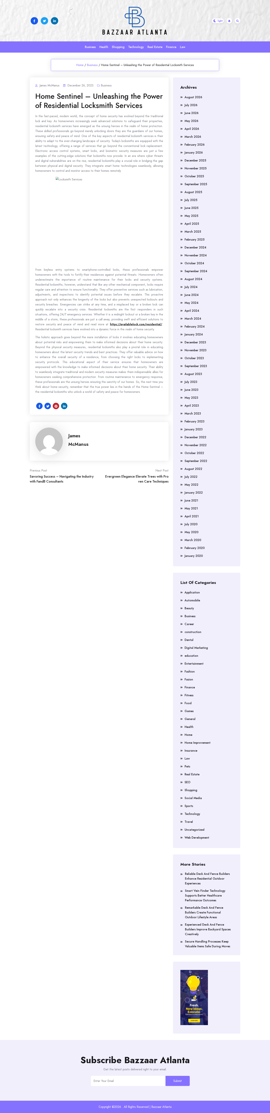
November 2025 (195, 168)
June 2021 (191, 500)
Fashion (190, 671)
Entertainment (194, 664)
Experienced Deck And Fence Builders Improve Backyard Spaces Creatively (208, 929)
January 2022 (194, 492)
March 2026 (193, 137)
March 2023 (193, 413)
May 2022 (191, 485)
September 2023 (196, 366)
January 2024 (194, 334)
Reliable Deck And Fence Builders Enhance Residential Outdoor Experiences (207, 879)
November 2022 (196, 445)
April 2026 (192, 129)
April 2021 (192, 516)
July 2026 (191, 105)
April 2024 (192, 311)
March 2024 (193, 319)
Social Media (193, 798)
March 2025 (193, 232)
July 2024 (191, 287)
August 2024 (193, 279)
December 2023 (195, 342)
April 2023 (192, 405)
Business (90, 47)
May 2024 (191, 303)
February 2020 (195, 548)
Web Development (197, 837)
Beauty (189, 608)
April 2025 (192, 224)
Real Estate (154, 47)
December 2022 (195, 437)
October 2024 (194, 263)
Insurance (191, 750)
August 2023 (193, 374)
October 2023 (194, 358)
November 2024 (196, 255)
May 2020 (191, 532)
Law (182, 47)
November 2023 (195, 350)
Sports (189, 806)
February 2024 (195, 326)
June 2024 (192, 295)
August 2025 (193, 192)
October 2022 (194, 453)
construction (193, 632)
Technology (136, 47)
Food (188, 703)
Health (103, 47)
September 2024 (196, 271)
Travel (189, 822)
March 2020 (193, 540)
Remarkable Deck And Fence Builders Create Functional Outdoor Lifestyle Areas (204, 912)
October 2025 (194, 176)
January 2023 (194, 429)
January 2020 (194, 556)
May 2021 (191, 508)
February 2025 (194, 239)
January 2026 (194, 152)
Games (189, 711)
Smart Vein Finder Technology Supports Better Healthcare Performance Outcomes (205, 895)
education (191, 656)
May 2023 (191, 398)
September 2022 (196, 461)
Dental (189, 640)
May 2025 (191, 216)
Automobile (192, 600)
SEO (187, 782)
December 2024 (195, 247)
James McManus (78, 439)
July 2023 (191, 382)
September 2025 (196, 184)
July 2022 (191, 477)
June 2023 (191, 390)
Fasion (189, 679)
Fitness (189, 695)
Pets (187, 766)
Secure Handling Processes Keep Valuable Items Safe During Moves (207, 943)
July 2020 (191, 524)
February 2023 (194, 421)
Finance (171, 47)
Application (192, 592)
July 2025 (191, 200)
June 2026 (192, 113)
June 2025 (191, 208)
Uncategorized (194, 830)
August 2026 (193, 97)
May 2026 (191, 121)
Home (80, 65)
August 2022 (193, 469)
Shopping (118, 47)
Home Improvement (197, 743)
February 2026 (195, 145)
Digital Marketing (196, 648)
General (190, 719)
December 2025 (195, 160)
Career (189, 624)
